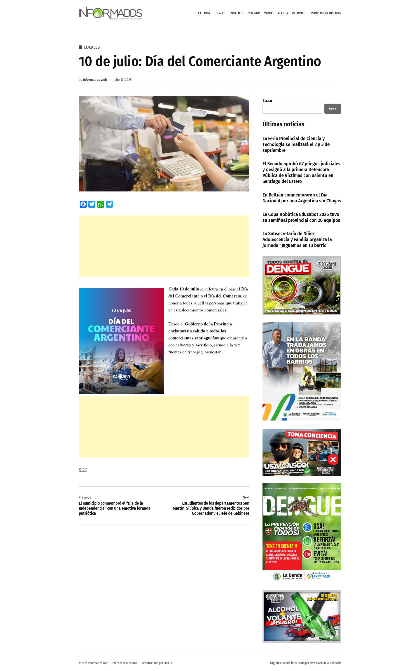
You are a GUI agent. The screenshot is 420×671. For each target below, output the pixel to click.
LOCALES (220, 13)
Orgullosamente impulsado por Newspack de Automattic (305, 663)
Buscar (267, 101)
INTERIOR (254, 13)
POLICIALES (236, 13)
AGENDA (283, 13)
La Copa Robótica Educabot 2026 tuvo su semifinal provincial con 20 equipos (301, 217)
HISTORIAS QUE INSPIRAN (325, 13)
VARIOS (268, 13)
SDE (83, 470)
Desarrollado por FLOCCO (157, 663)
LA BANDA (204, 13)
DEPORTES (298, 13)
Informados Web (95, 80)
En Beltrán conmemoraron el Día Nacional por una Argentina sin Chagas (301, 198)
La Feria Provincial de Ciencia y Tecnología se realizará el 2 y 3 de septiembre (296, 144)
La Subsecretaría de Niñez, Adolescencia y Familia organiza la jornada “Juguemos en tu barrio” (297, 239)
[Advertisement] (164, 246)
